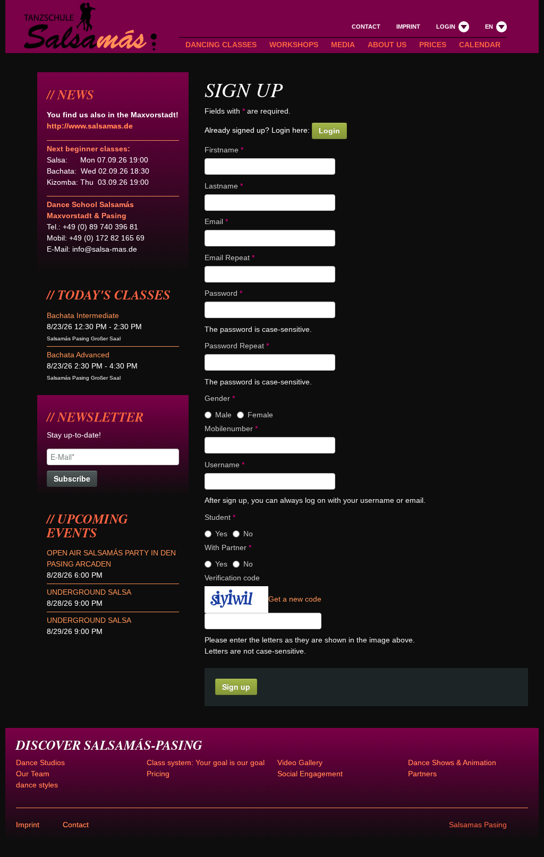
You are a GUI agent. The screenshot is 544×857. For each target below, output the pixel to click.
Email (216, 221)
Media (343, 44)
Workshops (293, 44)
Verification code (232, 577)
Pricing (158, 773)
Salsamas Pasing (478, 824)
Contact (366, 26)
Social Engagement (310, 773)
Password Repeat (237, 345)
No (248, 533)
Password (223, 293)
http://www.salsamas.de (90, 126)
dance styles (37, 785)
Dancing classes (221, 44)
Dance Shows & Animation (452, 762)
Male (223, 414)
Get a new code (294, 598)
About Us (387, 44)
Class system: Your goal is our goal (206, 762)
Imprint (408, 26)
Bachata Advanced (78, 354)
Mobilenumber (231, 428)
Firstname (224, 149)
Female (260, 414)
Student (220, 517)
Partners (422, 773)
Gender (220, 398)
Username (224, 464)
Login (329, 130)
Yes (221, 533)
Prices (432, 44)
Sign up (236, 686)
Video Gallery (299, 762)
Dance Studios (40, 762)
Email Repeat (229, 257)
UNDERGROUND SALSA (89, 592)
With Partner (228, 547)
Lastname (224, 186)
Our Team (32, 773)
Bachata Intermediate (83, 315)
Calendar (479, 44)
